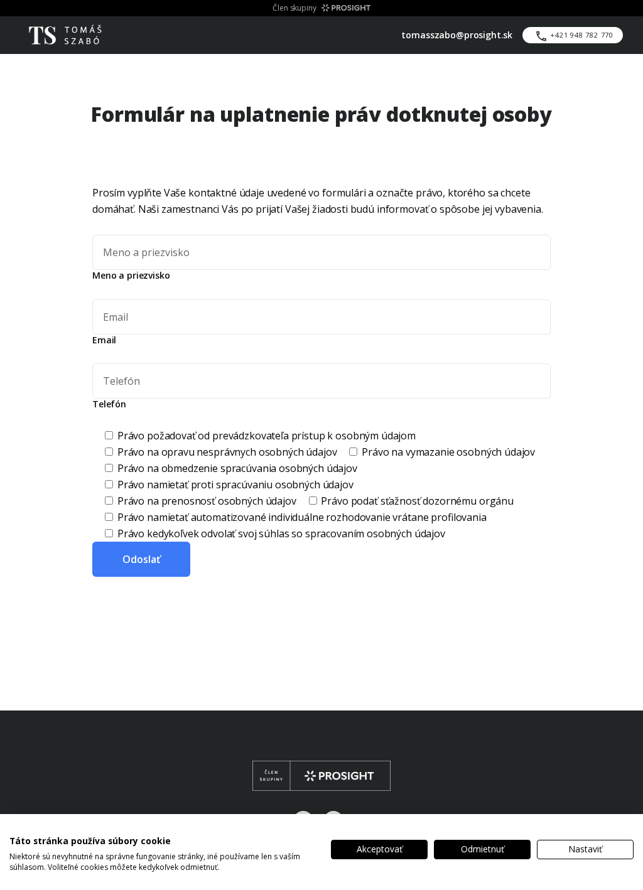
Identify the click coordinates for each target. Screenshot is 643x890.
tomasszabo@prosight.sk (456, 35)
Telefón (109, 404)
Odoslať (141, 559)
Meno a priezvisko (131, 275)
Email (104, 340)
